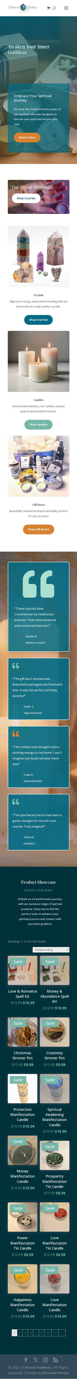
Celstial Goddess (37, 1367)
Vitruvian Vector (55, 1373)
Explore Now (27, 137)
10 (48, 1333)
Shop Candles (38, 424)
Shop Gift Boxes (38, 529)
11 (55, 1333)
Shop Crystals (26, 198)
